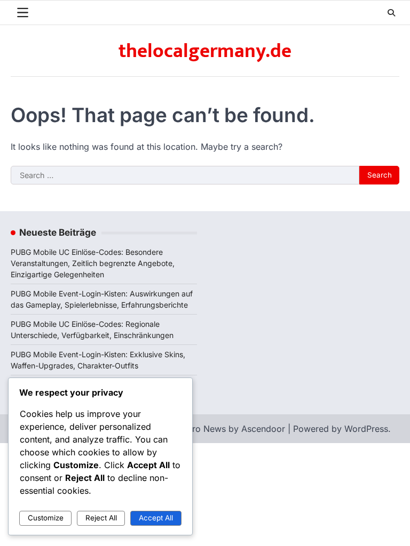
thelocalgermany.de (205, 51)
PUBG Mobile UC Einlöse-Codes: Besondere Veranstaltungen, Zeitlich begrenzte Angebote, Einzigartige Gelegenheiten (93, 263)
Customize (46, 517)
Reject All (101, 517)
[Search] (391, 13)
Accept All (156, 517)
